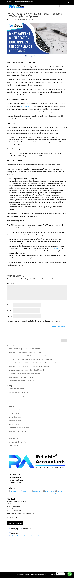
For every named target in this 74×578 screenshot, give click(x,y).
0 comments (49, 20)
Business (11, 403)
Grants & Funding (14, 414)
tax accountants (14, 438)
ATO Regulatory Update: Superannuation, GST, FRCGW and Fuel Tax (30, 359)
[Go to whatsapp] (69, 574)
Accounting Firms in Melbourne (19, 392)
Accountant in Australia (16, 389)
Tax (10, 435)
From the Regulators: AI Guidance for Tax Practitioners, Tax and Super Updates (34, 363)
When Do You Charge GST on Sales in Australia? (24, 349)
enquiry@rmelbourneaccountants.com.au (23, 513)
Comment (11, 283)
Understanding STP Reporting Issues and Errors (24, 377)
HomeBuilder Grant (15, 417)
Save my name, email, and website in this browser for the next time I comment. (35, 321)
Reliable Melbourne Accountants (34, 20)
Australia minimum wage (17, 396)
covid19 (11, 406)
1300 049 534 (9, 1)
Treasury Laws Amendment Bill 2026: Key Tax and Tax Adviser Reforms (32, 356)
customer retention (15, 410)
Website (10, 316)
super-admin (13, 20)
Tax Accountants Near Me (17, 442)
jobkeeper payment (15, 421)
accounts (57, 248)
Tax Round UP (13, 446)
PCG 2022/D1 (25, 106)
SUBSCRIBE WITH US (15, 523)
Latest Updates (14, 424)
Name (10, 305)
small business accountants (17, 431)
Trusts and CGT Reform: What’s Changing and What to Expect (29, 367)
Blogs (10, 399)
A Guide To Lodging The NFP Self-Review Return (24, 374)
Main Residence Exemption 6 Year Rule (21, 381)
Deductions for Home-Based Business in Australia (25, 352)
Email (9, 311)
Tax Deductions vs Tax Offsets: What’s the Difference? (26, 370)
